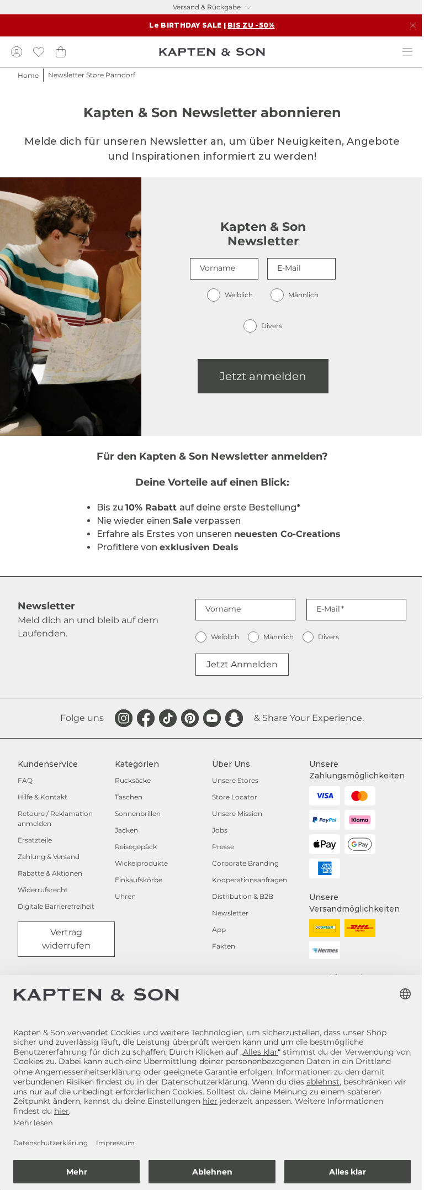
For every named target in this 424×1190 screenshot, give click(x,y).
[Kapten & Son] (212, 52)
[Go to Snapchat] (234, 718)
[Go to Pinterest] (190, 718)
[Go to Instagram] (123, 718)
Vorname (217, 268)
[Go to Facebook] (146, 718)
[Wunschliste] (39, 51)
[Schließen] (413, 25)
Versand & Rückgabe (207, 7)
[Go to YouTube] (212, 718)
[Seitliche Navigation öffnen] (407, 52)
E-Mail (289, 268)
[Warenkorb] (61, 51)
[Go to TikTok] (168, 718)
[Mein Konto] (16, 51)
